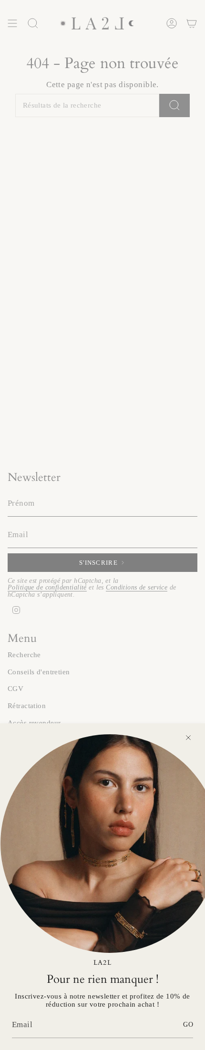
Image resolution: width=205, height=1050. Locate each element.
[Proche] (188, 737)
